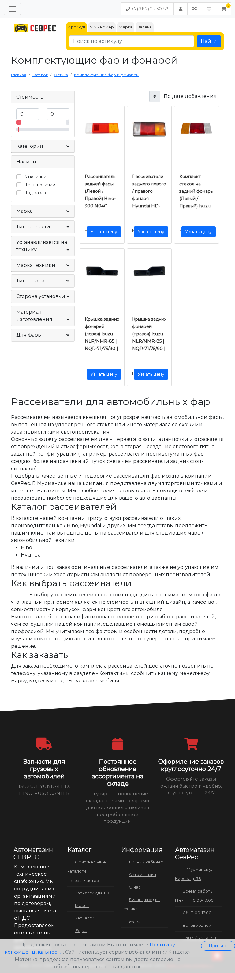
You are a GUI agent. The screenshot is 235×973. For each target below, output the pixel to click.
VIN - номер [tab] (102, 26)
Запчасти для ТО (92, 892)
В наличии (35, 177)
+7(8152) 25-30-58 (149, 9)
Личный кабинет (146, 861)
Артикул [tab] (76, 26)
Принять (218, 946)
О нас (135, 887)
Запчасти (84, 917)
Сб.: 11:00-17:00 (197, 912)
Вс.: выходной (197, 925)
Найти (209, 41)
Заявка (144, 26)
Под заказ (35, 193)
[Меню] (12, 9)
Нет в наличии (39, 185)
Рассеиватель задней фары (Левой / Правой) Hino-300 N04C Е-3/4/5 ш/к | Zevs (100, 198)
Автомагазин (142, 874)
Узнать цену (104, 231)
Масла (82, 905)
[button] (223, 9)
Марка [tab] (125, 26)
